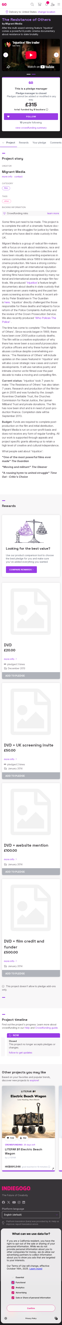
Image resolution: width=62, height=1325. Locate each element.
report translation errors (26, 1224)
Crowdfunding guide (46, 1027)
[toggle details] (54, 1170)
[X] (8, 1202)
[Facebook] (3, 1202)
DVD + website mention (26, 845)
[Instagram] (19, 1202)
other (6, 201)
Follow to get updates (20, 1052)
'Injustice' (32, 282)
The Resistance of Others (26, 19)
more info (7, 176)
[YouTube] (14, 1202)
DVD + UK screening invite (28, 745)
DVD (8, 644)
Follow (31, 116)
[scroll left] (5, 54)
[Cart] (39, 4)
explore (34, 1080)
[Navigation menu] (59, 4)
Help (27, 1027)
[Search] (32, 4)
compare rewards (20, 569)
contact (18, 176)
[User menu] (53, 4)
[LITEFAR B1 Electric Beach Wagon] (28, 1112)
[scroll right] (56, 54)
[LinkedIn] (23, 1202)
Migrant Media (13, 23)
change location (46, 11)
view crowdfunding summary (31, 127)
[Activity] (46, 4)
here (7, 302)
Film (6, 188)
